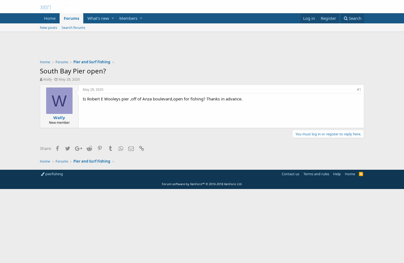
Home (50, 18)
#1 (359, 89)
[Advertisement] (202, 47)
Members (128, 18)
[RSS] (361, 174)
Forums (71, 18)
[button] (112, 18)
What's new (98, 18)
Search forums (73, 27)
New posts (48, 27)
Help (337, 173)
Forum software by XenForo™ (202, 184)
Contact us (290, 173)
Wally (47, 79)
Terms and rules (316, 173)
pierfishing (54, 173)
